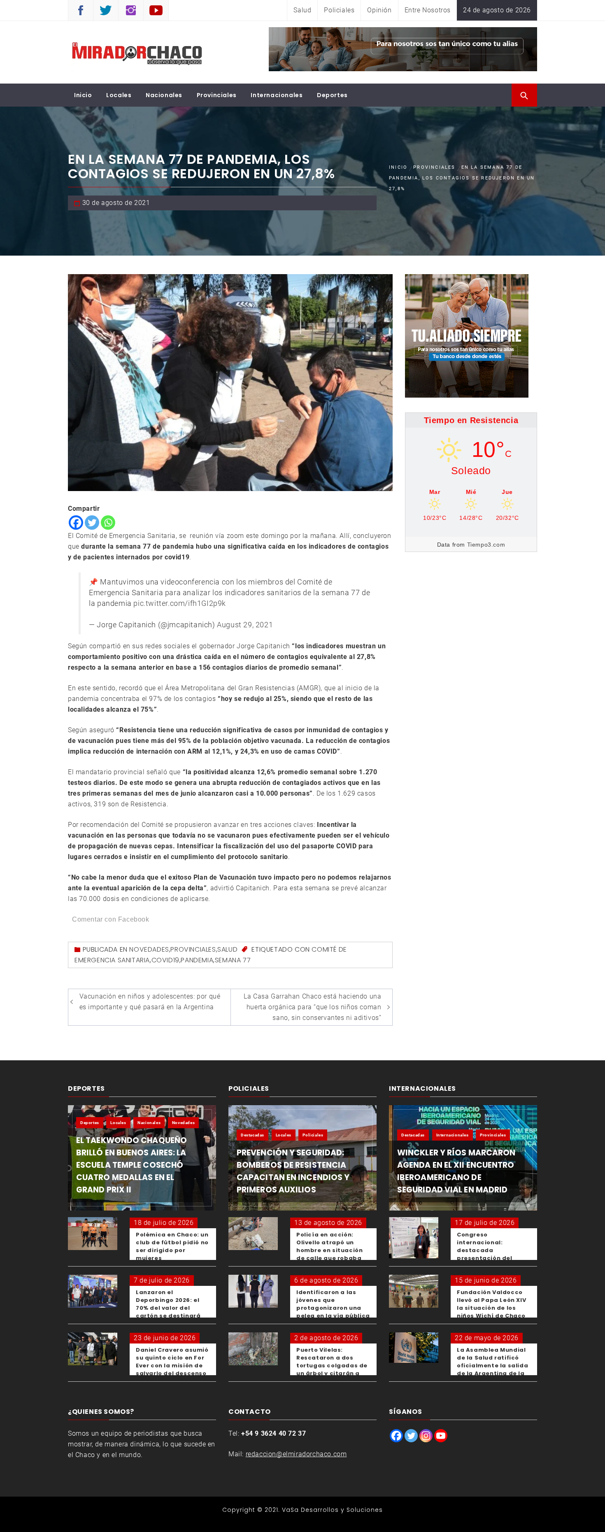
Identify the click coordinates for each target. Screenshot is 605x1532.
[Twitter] (92, 522)
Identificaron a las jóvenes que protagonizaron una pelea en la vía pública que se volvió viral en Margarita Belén (333, 1311)
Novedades (149, 949)
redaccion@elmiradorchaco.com (296, 1454)
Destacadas (252, 1135)
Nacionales (164, 95)
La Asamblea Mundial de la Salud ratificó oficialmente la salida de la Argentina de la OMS (492, 1365)
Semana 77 (233, 960)
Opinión (379, 10)
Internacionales (276, 95)
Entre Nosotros (428, 10)
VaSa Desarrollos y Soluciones (332, 1510)
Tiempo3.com (486, 544)
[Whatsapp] (108, 522)
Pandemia (197, 960)
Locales (118, 95)
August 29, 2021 (245, 625)
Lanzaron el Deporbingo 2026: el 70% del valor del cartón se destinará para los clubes (168, 1307)
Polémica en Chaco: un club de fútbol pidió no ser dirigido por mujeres (172, 1246)
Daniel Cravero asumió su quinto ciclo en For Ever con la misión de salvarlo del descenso (172, 1361)
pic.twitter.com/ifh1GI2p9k (179, 603)
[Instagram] (426, 1435)
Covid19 (165, 960)
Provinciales (217, 95)
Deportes (332, 95)
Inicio (83, 95)
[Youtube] (440, 1435)
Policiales (339, 10)
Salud (302, 10)
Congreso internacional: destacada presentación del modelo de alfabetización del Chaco (487, 1258)
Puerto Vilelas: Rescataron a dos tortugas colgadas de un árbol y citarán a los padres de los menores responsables (333, 1369)
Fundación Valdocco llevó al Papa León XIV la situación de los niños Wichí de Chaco (491, 1304)
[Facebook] (76, 522)
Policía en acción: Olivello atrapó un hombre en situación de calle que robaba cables (329, 1250)
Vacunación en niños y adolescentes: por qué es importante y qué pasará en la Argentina (150, 1001)
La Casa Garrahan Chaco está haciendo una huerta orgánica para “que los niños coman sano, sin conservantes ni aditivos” (312, 1007)
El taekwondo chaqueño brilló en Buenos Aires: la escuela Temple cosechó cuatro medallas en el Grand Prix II (131, 1165)
